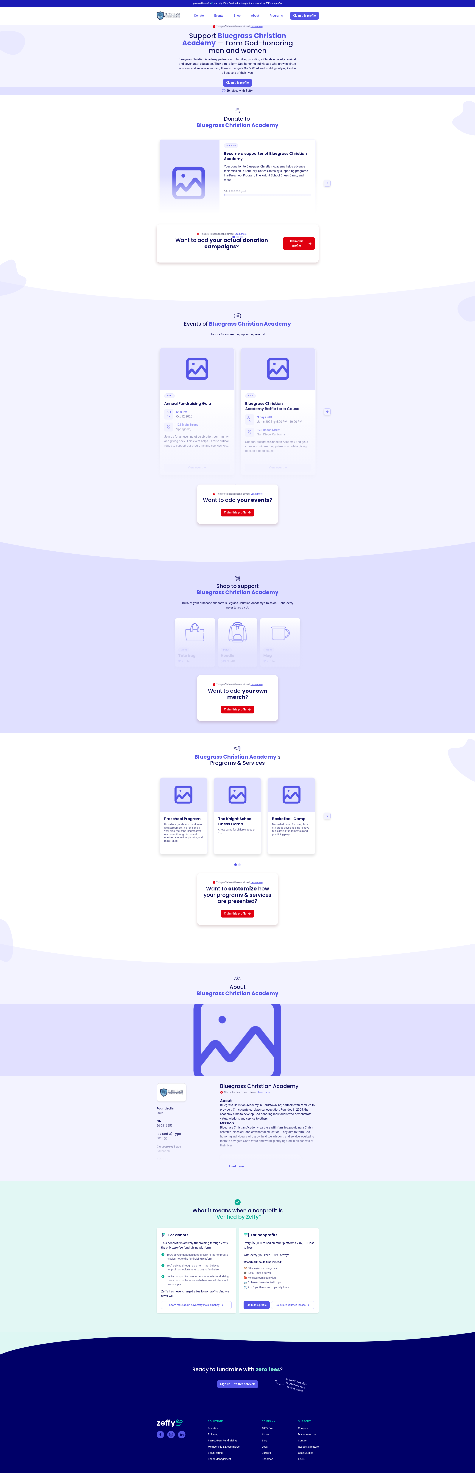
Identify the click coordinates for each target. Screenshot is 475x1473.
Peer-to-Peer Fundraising (222, 1440)
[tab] (235, 864)
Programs (276, 15)
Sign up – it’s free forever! (237, 1384)
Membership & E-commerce (223, 1446)
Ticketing (213, 1434)
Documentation (307, 1434)
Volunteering (215, 1452)
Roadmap (267, 1459)
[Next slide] (327, 183)
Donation (213, 1428)
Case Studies (305, 1452)
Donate (199, 15)
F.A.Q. (301, 1459)
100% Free (268, 1428)
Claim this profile (304, 15)
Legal (265, 1446)
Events (218, 15)
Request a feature (308, 1446)
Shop (237, 15)
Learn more (257, 26)
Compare (303, 1428)
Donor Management (219, 1459)
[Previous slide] (148, 183)
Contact (302, 1440)
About (255, 15)
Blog (264, 1440)
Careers (266, 1452)
